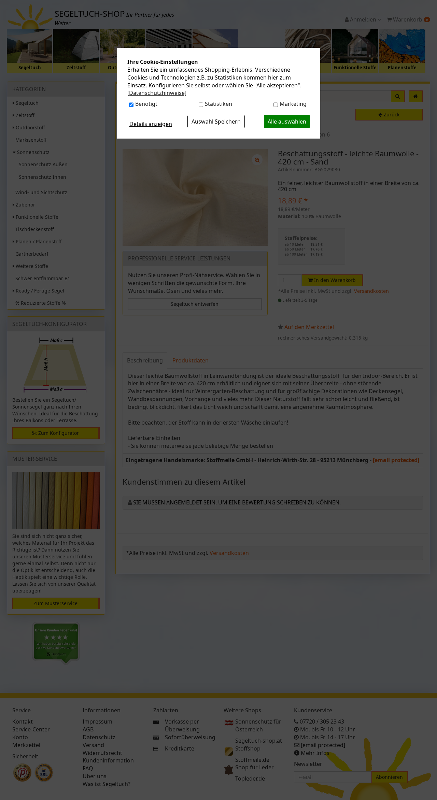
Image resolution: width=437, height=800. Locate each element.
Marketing (293, 104)
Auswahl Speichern (216, 121)
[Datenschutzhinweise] (156, 93)
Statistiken (218, 104)
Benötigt (146, 104)
